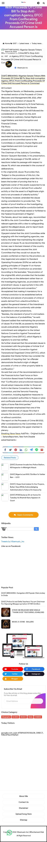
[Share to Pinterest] (15, 450)
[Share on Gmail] (41, 450)
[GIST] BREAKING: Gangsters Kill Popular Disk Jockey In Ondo (23, 594)
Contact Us (23, 802)
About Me (23, 796)
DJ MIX (15, 717)
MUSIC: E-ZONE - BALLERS (23, 622)
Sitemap (23, 820)
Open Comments (25, 515)
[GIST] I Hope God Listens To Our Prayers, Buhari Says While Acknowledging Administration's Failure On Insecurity (27, 487)
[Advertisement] (24, 35)
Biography (6, 717)
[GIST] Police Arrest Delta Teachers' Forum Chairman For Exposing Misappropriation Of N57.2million (23, 603)
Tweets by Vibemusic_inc (12, 541)
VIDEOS (38, 717)
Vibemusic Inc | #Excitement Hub (30, 832)
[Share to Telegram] (31, 450)
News (17, 433)
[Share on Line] (36, 450)
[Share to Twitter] (10, 450)
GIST (6, 56)
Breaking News (8, 433)
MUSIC (23, 717)
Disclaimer (23, 808)
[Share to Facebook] (5, 450)
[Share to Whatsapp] (26, 450)
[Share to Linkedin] (21, 450)
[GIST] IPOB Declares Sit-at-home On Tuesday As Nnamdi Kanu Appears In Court (25, 498)
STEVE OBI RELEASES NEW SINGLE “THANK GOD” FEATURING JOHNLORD (28, 611)
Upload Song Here (24, 814)
